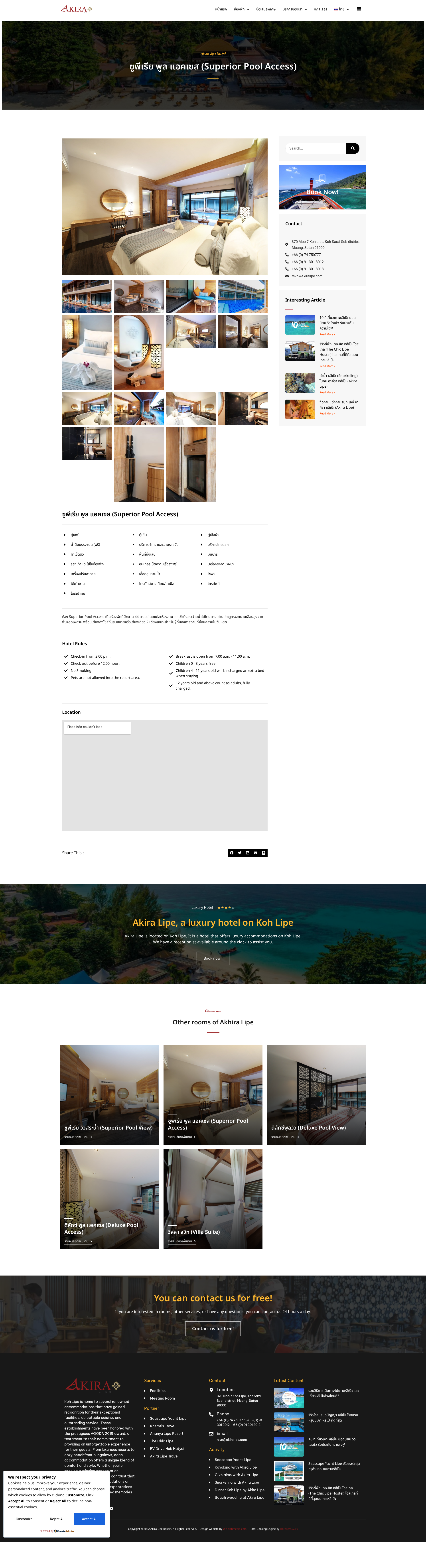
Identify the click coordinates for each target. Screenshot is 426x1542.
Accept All (89, 1519)
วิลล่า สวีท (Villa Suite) (194, 1232)
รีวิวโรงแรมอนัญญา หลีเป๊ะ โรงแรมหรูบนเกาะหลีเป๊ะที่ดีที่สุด (333, 1417)
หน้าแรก (221, 9)
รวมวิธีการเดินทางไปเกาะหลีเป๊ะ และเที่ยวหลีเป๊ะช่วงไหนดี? (333, 1393)
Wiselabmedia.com (235, 1529)
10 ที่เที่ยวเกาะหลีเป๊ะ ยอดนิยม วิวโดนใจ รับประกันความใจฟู (338, 323)
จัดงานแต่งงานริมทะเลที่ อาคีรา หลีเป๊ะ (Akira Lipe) (339, 405)
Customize (24, 1519)
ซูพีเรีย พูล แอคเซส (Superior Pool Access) (213, 66)
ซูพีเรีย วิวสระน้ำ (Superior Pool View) (108, 1128)
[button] (232, 853)
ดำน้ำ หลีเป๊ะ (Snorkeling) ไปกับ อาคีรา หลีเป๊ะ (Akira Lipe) (339, 381)
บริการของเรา (293, 9)
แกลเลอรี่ (320, 9)
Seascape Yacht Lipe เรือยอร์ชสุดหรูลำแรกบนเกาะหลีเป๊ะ (334, 1466)
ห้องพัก (239, 9)
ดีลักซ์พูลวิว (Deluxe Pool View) (308, 1128)
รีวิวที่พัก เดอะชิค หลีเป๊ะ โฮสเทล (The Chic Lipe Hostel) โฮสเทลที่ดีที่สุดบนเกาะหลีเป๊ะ (339, 352)
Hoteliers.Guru (289, 1529)
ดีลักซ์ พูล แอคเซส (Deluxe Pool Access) (101, 1228)
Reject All (57, 1519)
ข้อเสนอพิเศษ (266, 9)
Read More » (327, 334)
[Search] (352, 148)
